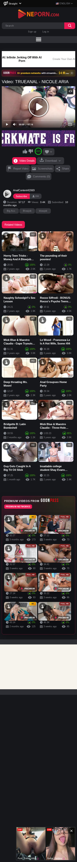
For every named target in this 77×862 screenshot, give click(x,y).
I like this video (25, 151)
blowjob (43, 210)
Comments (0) (41, 176)
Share (65, 168)
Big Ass (11, 210)
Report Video (20, 168)
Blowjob (27, 210)
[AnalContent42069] (7, 194)
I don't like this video (30, 151)
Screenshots (45, 168)
